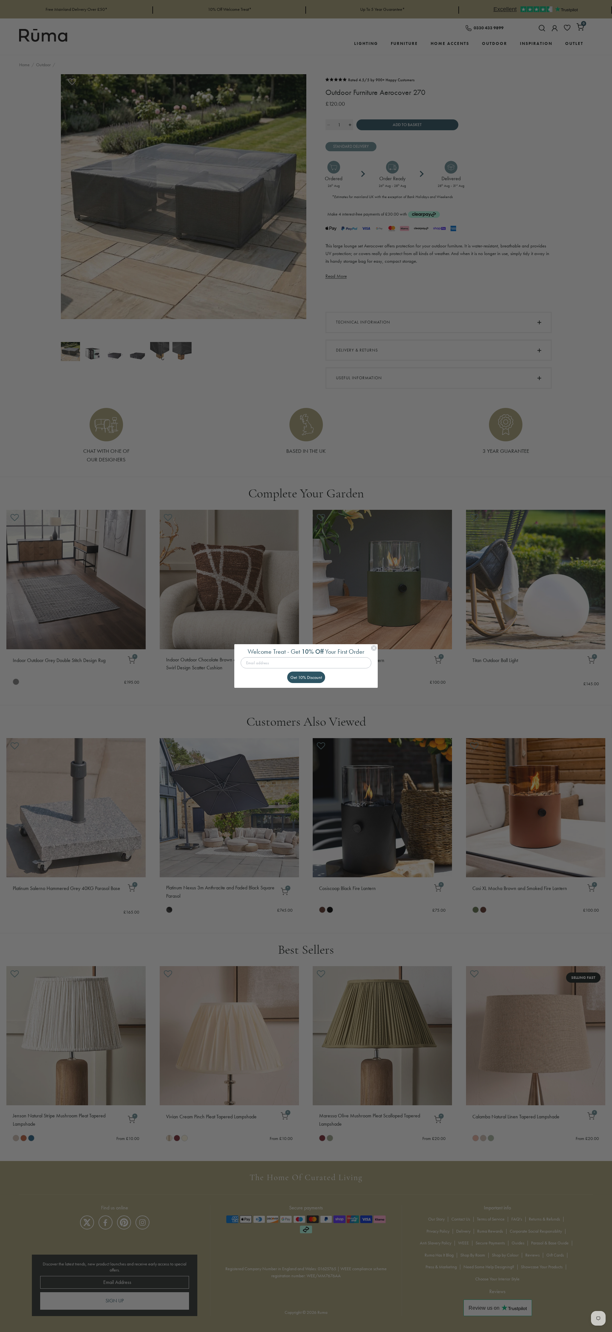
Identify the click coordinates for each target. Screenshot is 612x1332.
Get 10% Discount (306, 677)
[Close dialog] (374, 648)
